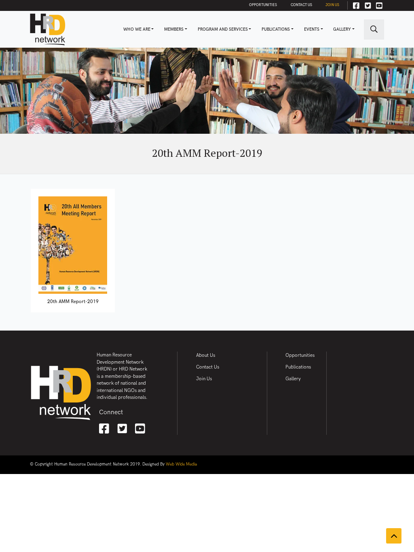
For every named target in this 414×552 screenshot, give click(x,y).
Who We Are (136, 29)
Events (311, 29)
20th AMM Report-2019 (73, 301)
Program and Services (223, 29)
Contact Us (301, 5)
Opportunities (263, 5)
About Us (205, 355)
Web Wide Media (181, 464)
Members (174, 29)
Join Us (332, 5)
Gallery (342, 29)
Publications (276, 29)
